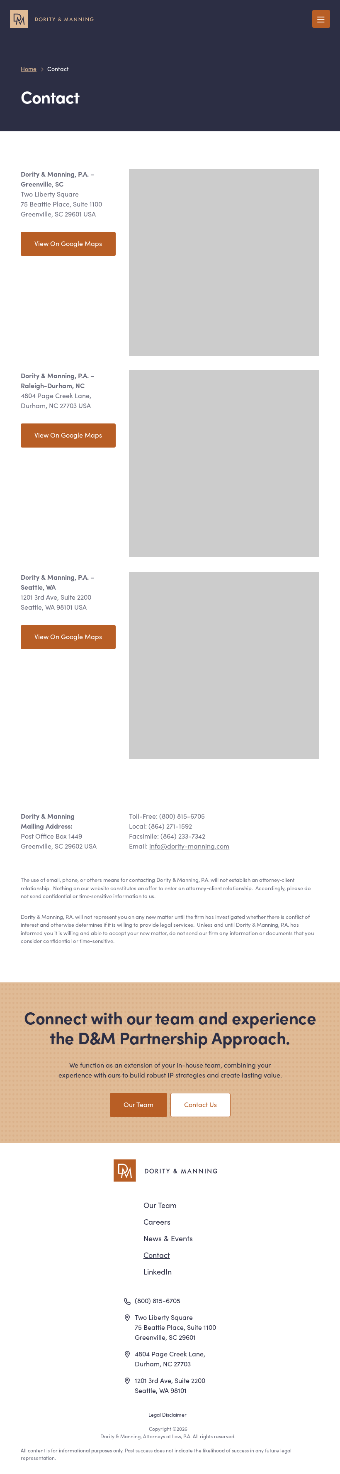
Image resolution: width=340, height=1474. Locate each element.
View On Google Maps (68, 243)
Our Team (138, 1104)
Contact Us (200, 1104)
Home (28, 68)
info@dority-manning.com (189, 845)
